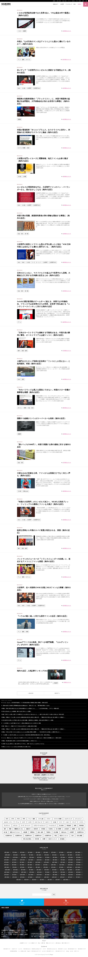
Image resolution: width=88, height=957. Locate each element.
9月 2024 (31, 857)
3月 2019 (78, 872)
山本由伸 (66, 828)
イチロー (48, 818)
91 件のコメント (67, 205)
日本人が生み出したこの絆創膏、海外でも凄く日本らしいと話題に (16, 711)
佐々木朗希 (58, 828)
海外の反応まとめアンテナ (36, 951)
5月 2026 (30, 852)
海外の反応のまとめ (26, 948)
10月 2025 (7, 855)
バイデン (81, 822)
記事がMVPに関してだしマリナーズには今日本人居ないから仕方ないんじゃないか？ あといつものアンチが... (41, 796)
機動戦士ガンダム (18, 828)
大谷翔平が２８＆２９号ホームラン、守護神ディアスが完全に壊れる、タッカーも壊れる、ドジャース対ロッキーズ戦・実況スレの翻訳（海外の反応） (73, 935)
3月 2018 (14, 877)
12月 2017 (38, 877)
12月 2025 (69, 852)
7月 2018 (62, 874)
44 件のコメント (67, 379)
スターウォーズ (38, 822)
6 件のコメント (67, 682)
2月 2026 (53, 852)
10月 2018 (39, 874)
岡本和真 (81, 825)
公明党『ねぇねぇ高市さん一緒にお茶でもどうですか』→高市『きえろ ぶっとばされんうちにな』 (23, 743)
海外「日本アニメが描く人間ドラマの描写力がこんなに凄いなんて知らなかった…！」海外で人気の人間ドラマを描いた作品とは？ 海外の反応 (33, 714)
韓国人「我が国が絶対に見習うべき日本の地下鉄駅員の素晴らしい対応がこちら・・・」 (21, 740)
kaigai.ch (28, 951)
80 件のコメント (67, 262)
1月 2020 (77, 869)
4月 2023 (6, 862)
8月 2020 (23, 869)
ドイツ (60, 822)
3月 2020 (62, 869)
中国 (55, 835)
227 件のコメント (66, 59)
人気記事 (55, 683)
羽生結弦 (69, 825)
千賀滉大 (48, 832)
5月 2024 (62, 857)
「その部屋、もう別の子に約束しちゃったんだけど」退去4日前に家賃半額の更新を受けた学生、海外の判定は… (26, 734)
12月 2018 (22, 874)
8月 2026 (6, 852)
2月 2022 (37, 864)
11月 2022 (46, 862)
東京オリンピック (64, 835)
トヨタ (19, 31)
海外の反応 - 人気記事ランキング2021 (44, 775)
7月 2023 (62, 859)
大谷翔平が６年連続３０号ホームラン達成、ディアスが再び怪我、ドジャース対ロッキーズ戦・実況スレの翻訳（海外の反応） (14, 933)
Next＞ (57, 693)
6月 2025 (39, 855)
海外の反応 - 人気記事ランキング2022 (32, 671)
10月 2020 (7, 869)
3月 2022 (30, 864)
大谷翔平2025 (38, 835)
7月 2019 (47, 872)
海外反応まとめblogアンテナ (37, 948)
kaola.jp (67, 951)
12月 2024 (6, 857)
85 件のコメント (67, 407)
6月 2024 (55, 857)
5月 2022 (14, 864)
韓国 (10, 828)
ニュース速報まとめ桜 (22, 951)
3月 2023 (14, 862)
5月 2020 (46, 869)
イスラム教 (40, 818)
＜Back (30, 693)
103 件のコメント (66, 322)
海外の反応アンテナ (7, 948)
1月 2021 (61, 867)
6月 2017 (18, 879)
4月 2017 (34, 879)
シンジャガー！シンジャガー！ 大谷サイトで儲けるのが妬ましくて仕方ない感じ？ (41, 798)
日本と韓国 (79, 835)
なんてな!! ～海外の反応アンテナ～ (48, 951)
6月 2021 (22, 867)
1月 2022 (45, 864)
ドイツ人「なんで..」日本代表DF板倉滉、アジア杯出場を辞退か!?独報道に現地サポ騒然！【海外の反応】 (25, 702)
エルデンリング (68, 818)
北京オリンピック (52, 839)
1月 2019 (14, 874)
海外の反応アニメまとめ (62, 948)
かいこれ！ (6, 5)
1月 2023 (30, 862)
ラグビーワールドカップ (39, 825)
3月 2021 (45, 867)
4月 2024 (70, 857)
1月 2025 (77, 855)
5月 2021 (30, 867)
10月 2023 (39, 859)
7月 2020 (31, 869)
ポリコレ (28, 59)
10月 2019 (23, 872)
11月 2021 (62, 864)
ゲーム (69, 0)
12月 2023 (22, 859)
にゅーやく (20, 948)
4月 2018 (6, 877)
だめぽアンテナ (14, 948)
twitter (22, 903)
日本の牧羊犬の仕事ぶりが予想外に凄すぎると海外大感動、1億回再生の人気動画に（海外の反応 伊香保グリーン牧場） (28, 720)
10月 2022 (54, 862)
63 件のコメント (67, 147)
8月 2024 (39, 857)
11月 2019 (15, 872)
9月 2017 (62, 877)
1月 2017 (57, 879)
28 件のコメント (67, 434)
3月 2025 (62, 855)
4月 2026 (38, 852)
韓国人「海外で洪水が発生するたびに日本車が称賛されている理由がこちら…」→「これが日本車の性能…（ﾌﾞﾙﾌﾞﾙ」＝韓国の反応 (30, 708)
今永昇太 (50, 828)
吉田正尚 (36, 828)
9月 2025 (15, 855)
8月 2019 (39, 872)
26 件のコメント (67, 176)
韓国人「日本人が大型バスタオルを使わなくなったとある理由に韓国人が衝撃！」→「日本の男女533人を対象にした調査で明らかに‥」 (31, 731)
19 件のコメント (67, 31)
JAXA (12, 818)
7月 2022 (78, 862)
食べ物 (73, 0)
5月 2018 (78, 874)
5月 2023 (78, 859)
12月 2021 (53, 864)
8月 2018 (55, 874)
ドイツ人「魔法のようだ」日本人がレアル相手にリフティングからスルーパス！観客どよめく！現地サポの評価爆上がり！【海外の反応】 (32, 737)
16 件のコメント (67, 660)
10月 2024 (23, 857)
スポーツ (47, 822)
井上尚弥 (61, 825)
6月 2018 (70, 874)
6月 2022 (6, 864)
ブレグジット (7, 825)
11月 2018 (30, 874)
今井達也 (43, 828)
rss (66, 903)
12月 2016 (65, 879)
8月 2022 (70, 862)
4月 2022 (22, 864)
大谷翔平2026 (48, 835)
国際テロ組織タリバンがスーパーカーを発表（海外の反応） (41, 418)
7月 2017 (78, 877)
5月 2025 (46, 855)
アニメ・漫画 (78, 0)
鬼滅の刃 (28, 828)
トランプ (74, 822)
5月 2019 (62, 872)
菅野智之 (32, 832)
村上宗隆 (56, 832)
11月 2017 (46, 877)
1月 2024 (14, 859)
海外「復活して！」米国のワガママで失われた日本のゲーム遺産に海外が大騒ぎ (19, 726)
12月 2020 (69, 867)
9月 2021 (78, 864)
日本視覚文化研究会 (13, 951)
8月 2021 (6, 867)
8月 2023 (55, 859)
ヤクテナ (44, 948)
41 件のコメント (67, 88)
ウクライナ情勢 (21, 148)
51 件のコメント (67, 577)
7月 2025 (31, 855)
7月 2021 (14, 867)
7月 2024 (47, 857)
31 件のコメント (67, 605)
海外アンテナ (76, 951)
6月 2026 (22, 852)
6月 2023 (70, 859)
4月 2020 (54, 869)
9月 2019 (31, 872)
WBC (23, 262)
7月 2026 (14, 852)
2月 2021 (53, 867)
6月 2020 (39, 869)
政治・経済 (59, 0)
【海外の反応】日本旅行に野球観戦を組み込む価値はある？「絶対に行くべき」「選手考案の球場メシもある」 (26, 705)
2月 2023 (22, 862)
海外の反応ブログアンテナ (60, 951)
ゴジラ (23, 822)
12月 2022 (38, 862)
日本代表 (37, 839)
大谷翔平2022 (8, 835)
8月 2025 (23, 855)
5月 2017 (26, 879)
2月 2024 (6, 859)
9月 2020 (15, 869)
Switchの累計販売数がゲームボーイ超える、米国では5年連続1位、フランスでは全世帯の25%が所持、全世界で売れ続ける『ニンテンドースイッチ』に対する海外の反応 (43, 303)
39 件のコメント (67, 491)
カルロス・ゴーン (8, 822)
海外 (83, 0)
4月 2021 (38, 867)
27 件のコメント (67, 462)
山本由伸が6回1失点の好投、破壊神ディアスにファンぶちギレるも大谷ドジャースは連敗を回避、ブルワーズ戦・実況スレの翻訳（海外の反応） (44, 935)
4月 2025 (54, 855)
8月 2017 (70, 877)
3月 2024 (78, 857)
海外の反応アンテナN (81, 948)
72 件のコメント (67, 350)
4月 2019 (70, 872)
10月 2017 (54, 877)
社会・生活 (64, 0)
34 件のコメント (67, 548)
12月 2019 (6, 872)
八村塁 (24, 176)
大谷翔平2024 (28, 835)
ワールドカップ (69, 4)
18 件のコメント (67, 233)
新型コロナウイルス (15, 832)
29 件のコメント (67, 291)
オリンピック (78, 818)
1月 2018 (30, 877)
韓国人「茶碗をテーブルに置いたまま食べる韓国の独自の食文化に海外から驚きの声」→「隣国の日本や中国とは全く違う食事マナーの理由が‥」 (34, 717)
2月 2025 (70, 855)
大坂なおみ (25, 491)
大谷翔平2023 (36, 88)
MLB (74, 4)
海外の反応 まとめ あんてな (52, 948)
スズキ (30, 822)
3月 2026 (45, 852)
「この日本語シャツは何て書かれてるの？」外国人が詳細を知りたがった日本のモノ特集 (21, 723)
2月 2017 (50, 879)
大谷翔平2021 (80, 832)
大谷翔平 (62, 4)
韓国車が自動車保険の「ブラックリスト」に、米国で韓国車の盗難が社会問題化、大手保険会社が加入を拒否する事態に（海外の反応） (43, 101)
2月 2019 (6, 874)
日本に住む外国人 (27, 839)
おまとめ (71, 951)
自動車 (54, 0)
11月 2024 (15, 857)
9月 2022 (62, 862)
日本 (86, 0)
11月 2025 (77, 852)
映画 (25, 407)
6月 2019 (55, 872)
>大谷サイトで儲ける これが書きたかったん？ (41, 794)
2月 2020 (70, 869)
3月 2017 (42, 879)
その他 (23, 88)
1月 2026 (61, 852)
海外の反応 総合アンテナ (72, 948)
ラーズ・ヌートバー (36, 262)
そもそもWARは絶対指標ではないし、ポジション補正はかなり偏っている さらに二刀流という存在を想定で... (41, 803)
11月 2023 (30, 859)
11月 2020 (77, 867)
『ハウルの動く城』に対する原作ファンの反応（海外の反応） (42, 616)
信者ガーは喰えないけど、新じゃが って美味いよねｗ (41, 801)
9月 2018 (47, 874)
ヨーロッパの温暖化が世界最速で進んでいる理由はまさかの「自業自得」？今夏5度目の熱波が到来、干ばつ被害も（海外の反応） (73, 920)
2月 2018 (22, 877)
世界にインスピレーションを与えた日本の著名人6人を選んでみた (16, 746)
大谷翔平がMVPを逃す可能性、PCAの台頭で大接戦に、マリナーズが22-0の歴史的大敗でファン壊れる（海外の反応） (43, 920)
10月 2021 (70, 864)
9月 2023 (47, 859)
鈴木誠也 (62, 839)
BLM (19, 379)
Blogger (51, 954)
